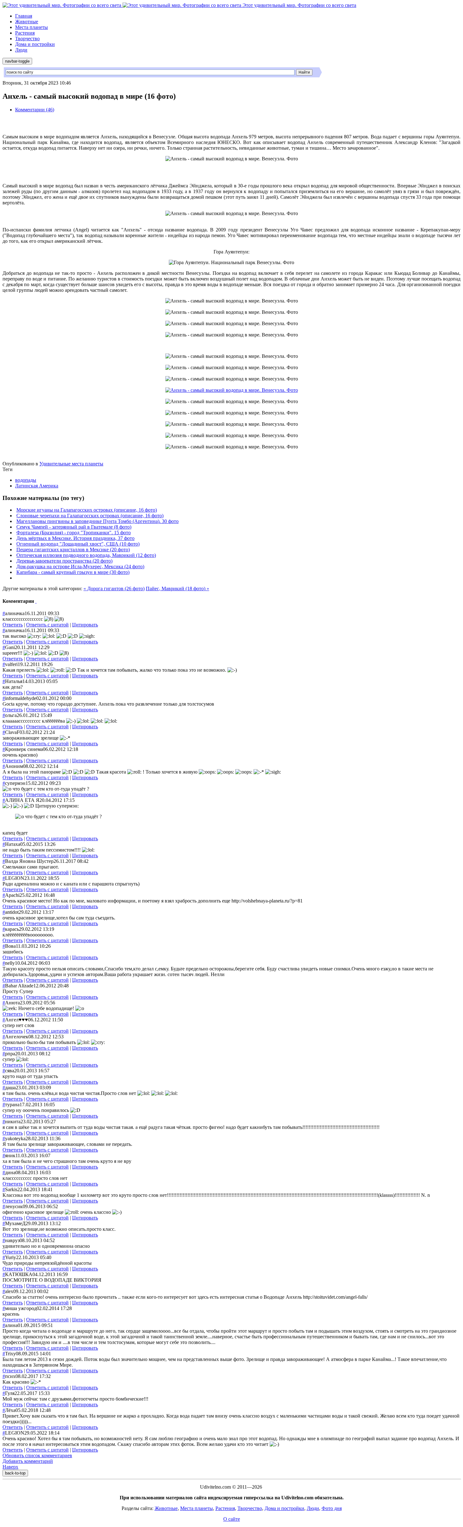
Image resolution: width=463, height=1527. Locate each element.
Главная (23, 16)
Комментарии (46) (34, 109)
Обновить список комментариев (37, 1455)
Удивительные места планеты (71, 463)
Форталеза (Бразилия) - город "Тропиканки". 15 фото (73, 532)
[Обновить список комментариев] (36, 601)
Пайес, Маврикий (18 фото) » (177, 588)
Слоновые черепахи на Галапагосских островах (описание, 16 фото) (89, 515)
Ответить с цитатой (47, 624)
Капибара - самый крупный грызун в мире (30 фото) (72, 572)
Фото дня (332, 1508)
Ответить (13, 624)
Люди (21, 50)
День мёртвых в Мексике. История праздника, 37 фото (75, 538)
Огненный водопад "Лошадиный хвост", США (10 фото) (78, 544)
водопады (25, 480)
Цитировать (85, 624)
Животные (26, 21)
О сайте (231, 1519)
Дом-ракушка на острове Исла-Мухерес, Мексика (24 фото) (80, 566)
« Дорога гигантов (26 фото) (114, 588)
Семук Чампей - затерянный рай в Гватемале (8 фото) (73, 527)
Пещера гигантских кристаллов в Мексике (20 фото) (73, 549)
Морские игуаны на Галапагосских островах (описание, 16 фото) (86, 510)
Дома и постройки (35, 44)
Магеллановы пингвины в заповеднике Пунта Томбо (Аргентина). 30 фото (97, 521)
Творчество (27, 38)
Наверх (10, 1466)
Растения (25, 33)
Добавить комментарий (28, 1461)
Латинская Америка (36, 485)
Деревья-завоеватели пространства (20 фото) (64, 561)
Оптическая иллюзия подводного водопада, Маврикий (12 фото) (86, 555)
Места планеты (31, 27)
